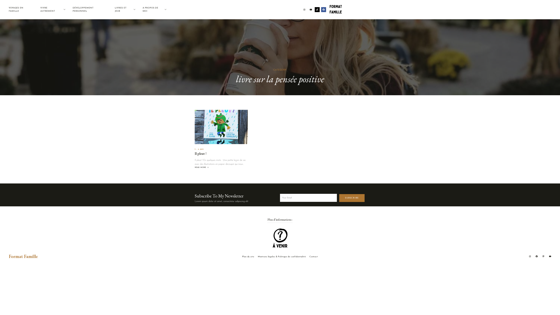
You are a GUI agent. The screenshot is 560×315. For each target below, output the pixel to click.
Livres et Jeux (121, 9)
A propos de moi (150, 9)
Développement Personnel (83, 9)
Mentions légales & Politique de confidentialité (282, 257)
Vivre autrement (47, 9)
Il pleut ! (200, 153)
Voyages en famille (16, 9)
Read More (200, 167)
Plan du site (248, 257)
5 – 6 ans (199, 149)
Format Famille (23, 256)
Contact (313, 257)
